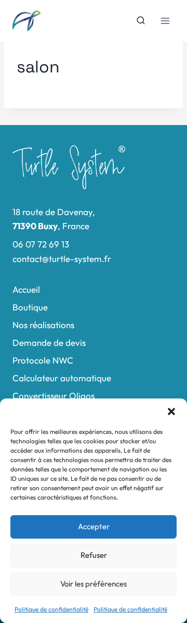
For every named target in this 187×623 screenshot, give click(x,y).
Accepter (94, 526)
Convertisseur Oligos (53, 395)
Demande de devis (49, 342)
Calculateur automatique (61, 377)
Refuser (94, 555)
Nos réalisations (43, 324)
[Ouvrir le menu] (165, 21)
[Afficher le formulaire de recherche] (140, 20)
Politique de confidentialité (51, 609)
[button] (171, 411)
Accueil (26, 289)
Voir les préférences (93, 584)
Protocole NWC (42, 360)
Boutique (30, 307)
